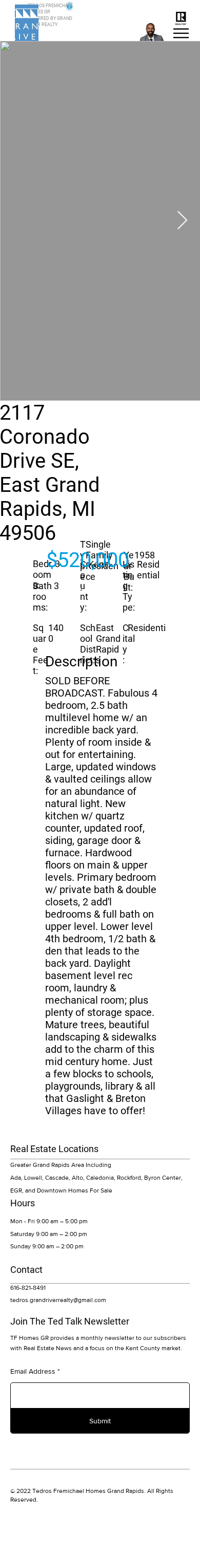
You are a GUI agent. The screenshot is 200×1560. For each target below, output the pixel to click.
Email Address (32, 1371)
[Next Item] (182, 221)
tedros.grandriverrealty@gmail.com (58, 1300)
